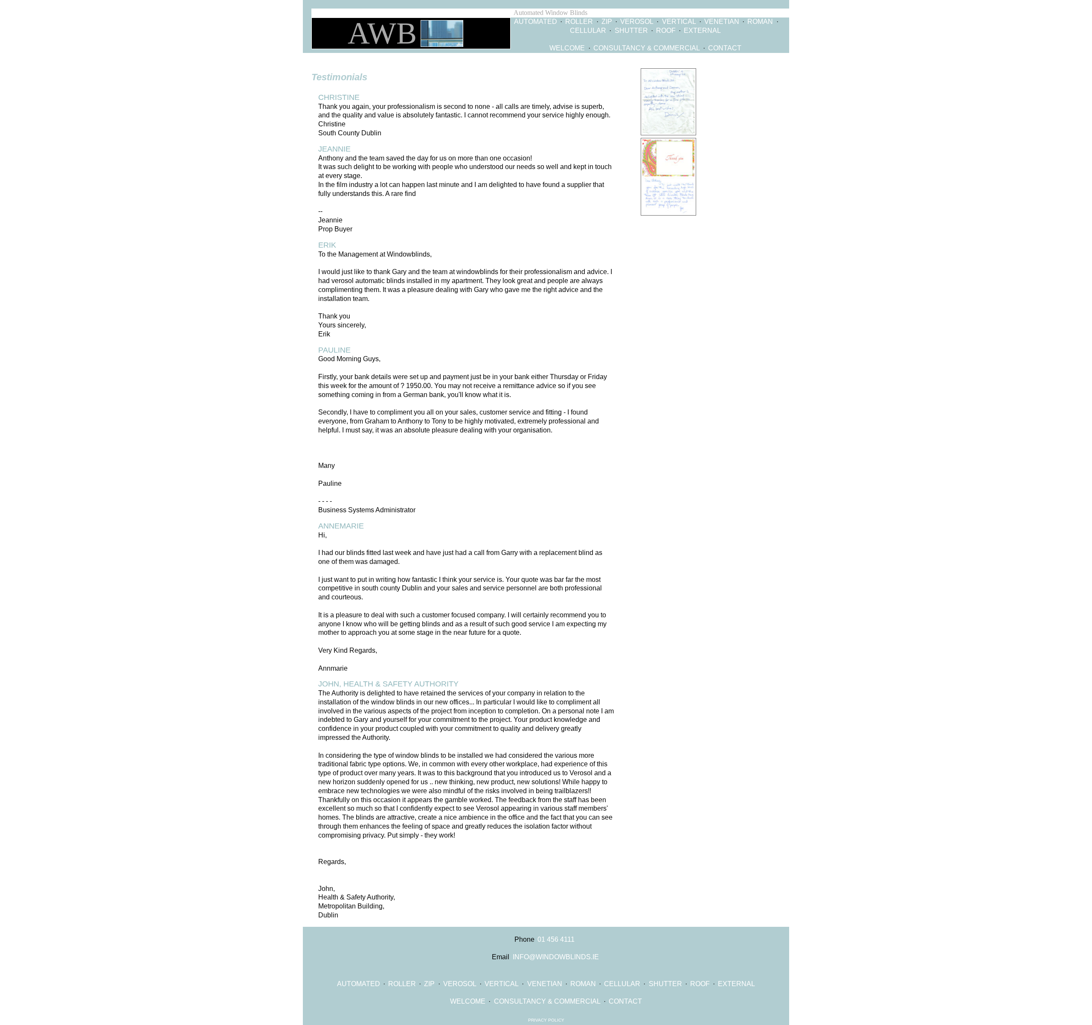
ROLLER (579, 21)
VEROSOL (636, 21)
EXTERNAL (702, 30)
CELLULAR (588, 30)
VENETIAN (721, 21)
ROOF (666, 30)
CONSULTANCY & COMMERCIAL (646, 48)
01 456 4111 (556, 939)
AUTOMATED (535, 21)
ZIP (606, 21)
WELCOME (567, 48)
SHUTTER (631, 30)
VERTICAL (679, 21)
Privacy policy (546, 1020)
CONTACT (724, 48)
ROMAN (760, 21)
